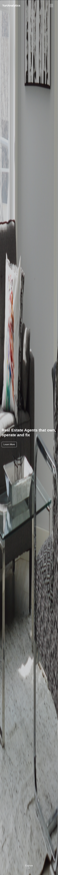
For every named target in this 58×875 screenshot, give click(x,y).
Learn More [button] (9, 444)
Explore (29, 865)
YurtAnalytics (11, 5)
